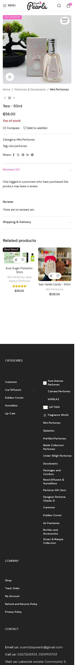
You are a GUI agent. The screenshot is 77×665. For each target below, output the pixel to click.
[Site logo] (37, 5)
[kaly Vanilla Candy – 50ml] (55, 264)
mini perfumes (18, 146)
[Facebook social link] (13, 155)
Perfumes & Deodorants (30, 89)
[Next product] (14, 98)
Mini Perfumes (59, 89)
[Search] (59, 5)
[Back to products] (9, 98)
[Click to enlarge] (10, 77)
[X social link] (18, 155)
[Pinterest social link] (23, 155)
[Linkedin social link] (27, 155)
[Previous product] (5, 98)
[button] (16, 259)
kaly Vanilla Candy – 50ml (54, 284)
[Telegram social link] (32, 155)
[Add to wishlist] (22, 259)
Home (6, 89)
